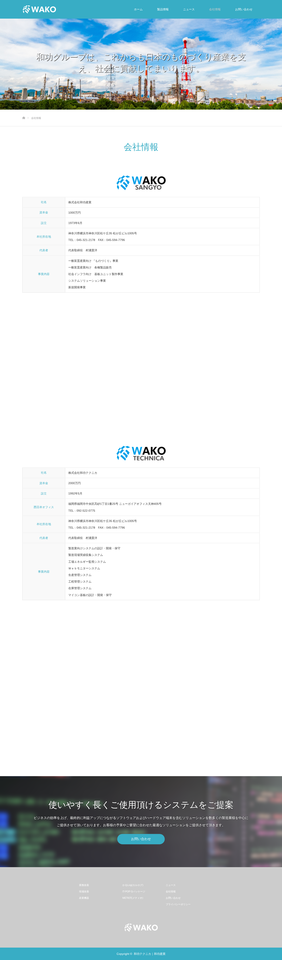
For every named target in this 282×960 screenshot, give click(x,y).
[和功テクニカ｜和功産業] (39, 9)
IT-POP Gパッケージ (133, 891)
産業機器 (84, 898)
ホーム (138, 9)
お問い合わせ (243, 9)
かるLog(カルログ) (132, 885)
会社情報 (215, 9)
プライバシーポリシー (178, 904)
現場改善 (84, 891)
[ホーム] (23, 111)
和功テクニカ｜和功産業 (150, 953)
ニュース (189, 9)
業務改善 (84, 885)
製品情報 (163, 9)
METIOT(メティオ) (132, 898)
